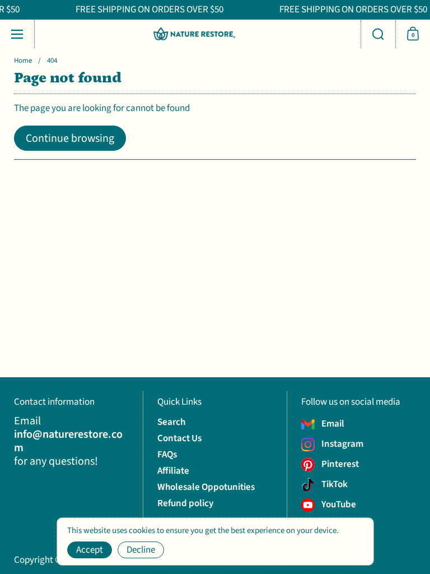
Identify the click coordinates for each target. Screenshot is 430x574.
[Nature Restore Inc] (194, 34)
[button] (378, 34)
